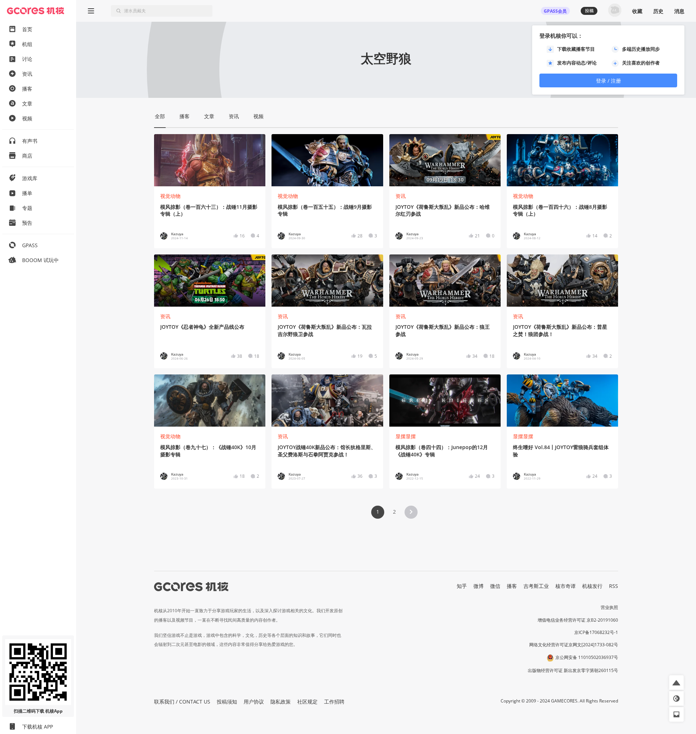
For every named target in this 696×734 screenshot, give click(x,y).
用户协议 (254, 701)
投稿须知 (227, 701)
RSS (613, 585)
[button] (411, 512)
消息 (679, 11)
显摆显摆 (405, 436)
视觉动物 (170, 195)
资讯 (400, 195)
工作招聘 (334, 701)
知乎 (462, 585)
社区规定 (307, 701)
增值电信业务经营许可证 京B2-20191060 (578, 620)
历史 (658, 11)
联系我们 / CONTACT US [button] (182, 701)
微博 (478, 585)
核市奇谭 (565, 585)
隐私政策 (280, 701)
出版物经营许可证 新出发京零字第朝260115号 (573, 670)
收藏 (637, 11)
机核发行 (592, 585)
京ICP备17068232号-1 (596, 632)
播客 (512, 585)
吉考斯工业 (536, 585)
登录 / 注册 (608, 80)
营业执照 (609, 607)
